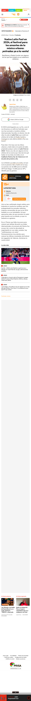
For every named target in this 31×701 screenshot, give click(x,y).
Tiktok (9, 622)
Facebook (10, 99)
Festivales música (5, 296)
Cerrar (28, 24)
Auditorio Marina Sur (11, 193)
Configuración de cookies (21, 657)
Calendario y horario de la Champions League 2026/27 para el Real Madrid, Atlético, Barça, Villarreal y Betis (14, 279)
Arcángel (4, 139)
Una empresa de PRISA (15, 664)
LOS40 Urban (4, 35)
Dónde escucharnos (20, 659)
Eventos (12, 35)
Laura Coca (12, 104)
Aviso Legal (5, 655)
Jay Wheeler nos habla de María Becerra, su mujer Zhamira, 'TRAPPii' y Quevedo (8, 610)
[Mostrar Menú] (2, 14)
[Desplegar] (15, 692)
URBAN (25, 10)
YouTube (12, 622)
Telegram (21, 99)
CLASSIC (12, 10)
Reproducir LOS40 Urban (27, 177)
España (3, 20)
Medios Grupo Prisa (15, 668)
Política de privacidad (23, 655)
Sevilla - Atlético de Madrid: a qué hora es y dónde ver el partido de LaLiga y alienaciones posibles (14, 269)
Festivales (18, 35)
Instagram (5, 622)
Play (29, 698)
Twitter (13, 99)
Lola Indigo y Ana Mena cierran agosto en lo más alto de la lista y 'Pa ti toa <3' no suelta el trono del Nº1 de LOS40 (15, 288)
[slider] (15, 694)
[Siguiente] (28, 31)
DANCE (18, 10)
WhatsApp (17, 99)
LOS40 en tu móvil (10, 659)
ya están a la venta (16, 163)
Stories (25, 622)
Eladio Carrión (20, 137)
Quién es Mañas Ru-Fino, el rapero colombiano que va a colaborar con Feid (22, 610)
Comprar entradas (19, 199)
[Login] (28, 14)
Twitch (22, 622)
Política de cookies (8, 657)
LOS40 (4, 10)
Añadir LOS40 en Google (16, 119)
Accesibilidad (13, 655)
